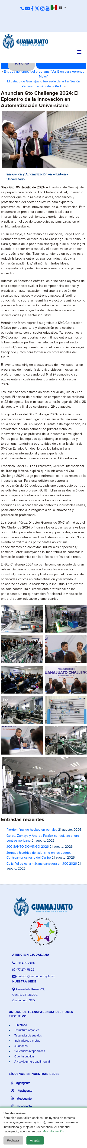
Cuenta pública (24, 1056)
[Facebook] (32, 9)
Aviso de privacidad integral (32, 1061)
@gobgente (22, 1083)
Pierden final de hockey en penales (31, 829)
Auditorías (21, 1046)
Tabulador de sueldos (28, 1035)
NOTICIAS (21, 63)
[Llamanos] (22, 8)
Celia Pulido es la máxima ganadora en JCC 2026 (41, 863)
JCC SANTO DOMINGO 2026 (27, 846)
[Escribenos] (27, 8)
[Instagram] (42, 9)
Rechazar (13, 1140)
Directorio (20, 1025)
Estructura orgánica (26, 1030)
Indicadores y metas (27, 1040)
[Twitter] (37, 9)
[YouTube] (47, 9)
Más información (53, 1131)
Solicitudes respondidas (29, 1051)
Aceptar (35, 1140)
